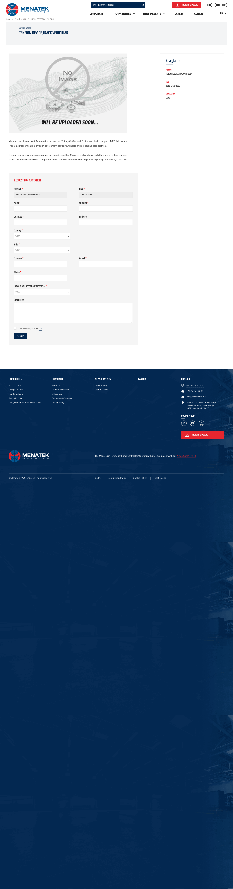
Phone (17, 272)
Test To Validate (16, 394)
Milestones (57, 394)
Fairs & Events (101, 389)
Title (17, 244)
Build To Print (15, 385)
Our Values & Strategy (62, 398)
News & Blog (101, 385)
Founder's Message (60, 389)
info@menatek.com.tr (196, 396)
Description (19, 300)
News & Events (152, 13)
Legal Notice (159, 477)
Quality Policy (58, 402)
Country (18, 230)
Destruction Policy (117, 477)
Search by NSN (20, 19)
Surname (83, 203)
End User (83, 217)
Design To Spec (16, 389)
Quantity (19, 217)
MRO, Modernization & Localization (25, 402)
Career (179, 13)
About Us (56, 385)
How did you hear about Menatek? (30, 286)
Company (18, 258)
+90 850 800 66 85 (195, 385)
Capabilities (123, 13)
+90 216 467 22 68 (194, 391)
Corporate (96, 13)
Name (17, 203)
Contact (199, 13)
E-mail (83, 258)
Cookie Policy (140, 477)
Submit (21, 336)
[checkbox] (15, 328)
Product (18, 189)
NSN (82, 189)
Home (8, 19)
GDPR (40, 328)
